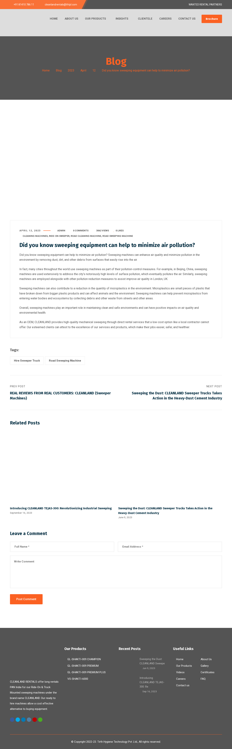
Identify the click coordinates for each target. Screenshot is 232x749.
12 (94, 70)
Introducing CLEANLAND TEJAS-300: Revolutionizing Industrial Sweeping (61, 508)
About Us (206, 659)
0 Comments (80, 230)
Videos (180, 672)
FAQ (203, 678)
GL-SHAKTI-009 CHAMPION (84, 659)
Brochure (212, 18)
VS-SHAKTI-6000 (77, 678)
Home (46, 70)
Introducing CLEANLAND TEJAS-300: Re (152, 682)
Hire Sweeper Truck (27, 360)
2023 (71, 70)
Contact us (182, 685)
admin (61, 230)
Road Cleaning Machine (86, 236)
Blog (59, 70)
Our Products (184, 665)
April (83, 70)
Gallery (205, 665)
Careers (181, 678)
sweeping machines (88, 269)
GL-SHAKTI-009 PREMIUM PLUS (86, 672)
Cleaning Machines (35, 236)
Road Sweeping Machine (117, 236)
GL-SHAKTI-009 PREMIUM (83, 665)
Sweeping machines (121, 255)
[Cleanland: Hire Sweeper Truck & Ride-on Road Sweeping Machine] (28, 22)
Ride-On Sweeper (59, 236)
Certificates (207, 672)
